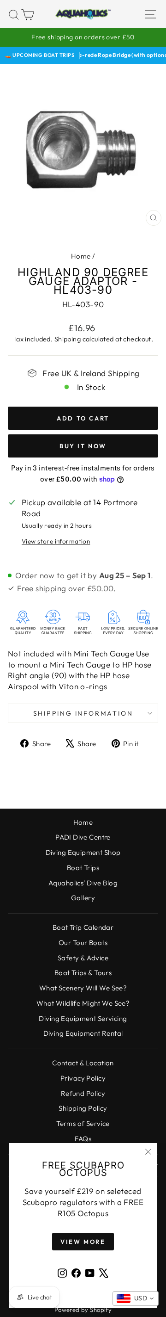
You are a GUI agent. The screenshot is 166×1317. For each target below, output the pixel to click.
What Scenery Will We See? (83, 987)
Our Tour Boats (83, 942)
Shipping (67, 339)
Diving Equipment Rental (83, 1033)
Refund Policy (83, 1093)
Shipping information (83, 713)
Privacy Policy (83, 1078)
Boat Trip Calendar (83, 927)
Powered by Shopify (83, 1309)
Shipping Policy (83, 1108)
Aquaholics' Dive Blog (83, 882)
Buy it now (83, 446)
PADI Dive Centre (83, 837)
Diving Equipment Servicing (83, 1018)
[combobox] (136, 1298)
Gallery (83, 897)
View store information (56, 541)
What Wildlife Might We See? (83, 1003)
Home (81, 256)
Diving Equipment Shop (83, 852)
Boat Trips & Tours (83, 972)
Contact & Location (83, 1062)
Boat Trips (83, 867)
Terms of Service (83, 1123)
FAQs (83, 1138)
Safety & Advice (83, 957)
